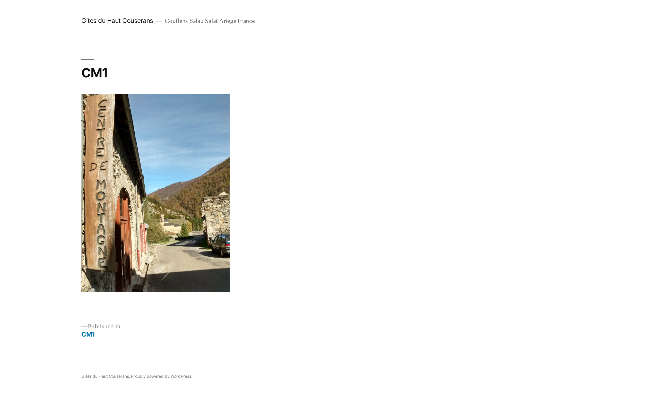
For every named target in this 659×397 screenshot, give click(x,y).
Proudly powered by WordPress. (161, 376)
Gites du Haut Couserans (117, 20)
